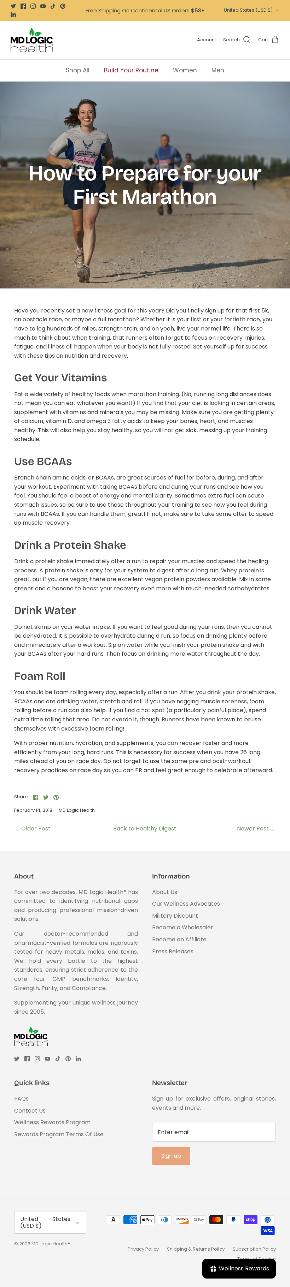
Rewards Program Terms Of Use (59, 1134)
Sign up (171, 1156)
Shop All (77, 70)
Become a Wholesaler (182, 927)
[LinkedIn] (13, 14)
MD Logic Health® (50, 1243)
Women (185, 70)
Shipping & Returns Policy (196, 1249)
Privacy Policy (143, 1249)
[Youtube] (43, 6)
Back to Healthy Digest (144, 828)
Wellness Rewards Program (52, 1122)
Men (217, 70)
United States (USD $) (248, 10)
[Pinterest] (62, 6)
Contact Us (30, 1111)
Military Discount (175, 916)
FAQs (21, 1099)
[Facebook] (23, 6)
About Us (164, 892)
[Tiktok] (53, 6)
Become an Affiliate (179, 939)
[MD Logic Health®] (32, 40)
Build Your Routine (131, 70)
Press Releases (172, 951)
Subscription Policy (254, 1249)
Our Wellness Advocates (186, 904)
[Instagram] (33, 6)
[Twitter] (13, 6)
